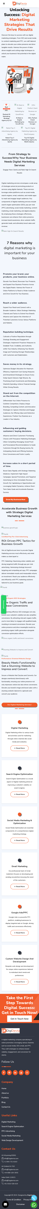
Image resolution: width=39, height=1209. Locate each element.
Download (3, 604)
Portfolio (5, 1098)
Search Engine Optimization (19, 774)
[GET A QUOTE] (5, 1204)
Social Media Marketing (11, 1136)
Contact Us (6, 1107)
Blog (3, 1102)
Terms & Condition (13, 1200)
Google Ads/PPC (19, 912)
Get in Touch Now (19, 1019)
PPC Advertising (8, 1131)
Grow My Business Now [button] (15, 499)
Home (4, 1088)
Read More (20, 748)
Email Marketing (19, 866)
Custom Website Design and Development (19, 960)
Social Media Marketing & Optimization (19, 822)
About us (5, 1093)
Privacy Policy (29, 1200)
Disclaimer (20, 1204)
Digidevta (31, 1195)
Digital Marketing (19, 728)
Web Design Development (12, 1140)
